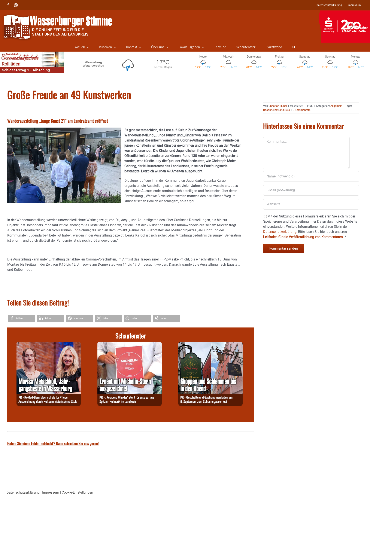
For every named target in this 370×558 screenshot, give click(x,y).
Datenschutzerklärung (23, 492)
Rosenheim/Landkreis (276, 110)
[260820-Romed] (48, 344)
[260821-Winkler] (129, 344)
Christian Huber (278, 105)
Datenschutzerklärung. (280, 232)
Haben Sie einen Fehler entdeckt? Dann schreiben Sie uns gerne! (53, 443)
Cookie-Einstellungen (77, 492)
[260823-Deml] (210, 344)
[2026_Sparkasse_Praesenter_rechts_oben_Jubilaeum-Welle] (344, 12)
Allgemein (336, 105)
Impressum (50, 492)
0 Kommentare (301, 110)
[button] (293, 47)
